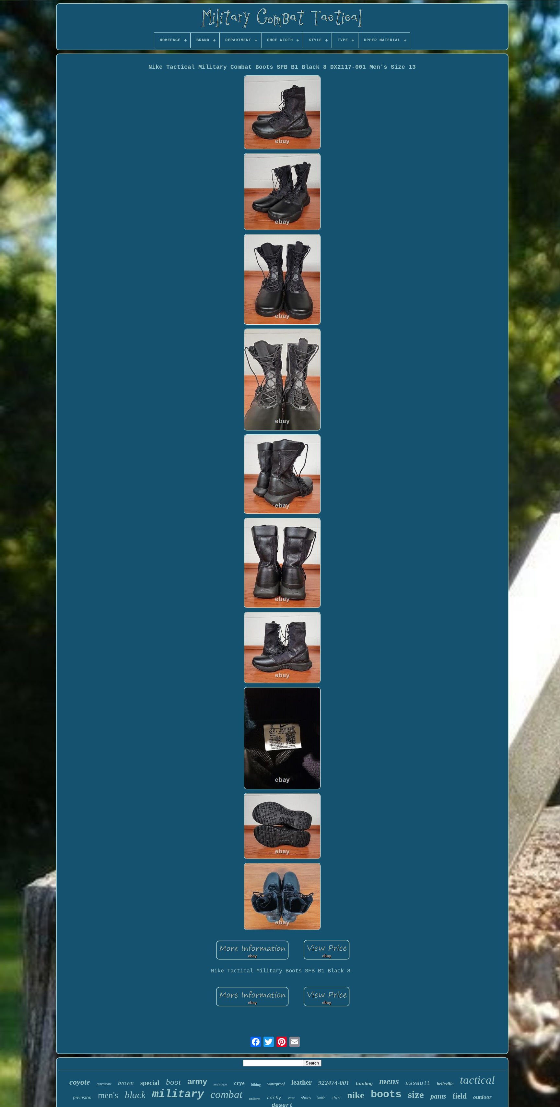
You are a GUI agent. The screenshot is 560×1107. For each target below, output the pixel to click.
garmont (104, 1083)
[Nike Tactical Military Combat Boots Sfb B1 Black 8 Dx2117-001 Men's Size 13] (282, 113)
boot (173, 1081)
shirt (336, 1097)
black (135, 1094)
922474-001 (333, 1082)
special (149, 1082)
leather (301, 1082)
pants (438, 1096)
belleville (445, 1083)
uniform (254, 1099)
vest (291, 1097)
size (416, 1094)
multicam (221, 1085)
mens (389, 1081)
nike (355, 1095)
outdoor (482, 1097)
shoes (306, 1097)
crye (239, 1083)
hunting (364, 1083)
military (178, 1094)
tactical (477, 1080)
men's (108, 1095)
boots (386, 1095)
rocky (274, 1098)
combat (226, 1094)
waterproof (276, 1084)
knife (321, 1098)
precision (82, 1097)
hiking (256, 1085)
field (460, 1096)
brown (126, 1082)
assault (417, 1083)
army (197, 1081)
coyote (79, 1082)
